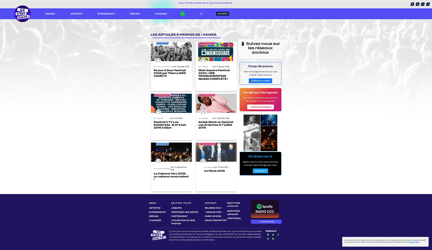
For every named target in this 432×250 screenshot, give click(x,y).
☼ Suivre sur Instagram (260, 107)
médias (153, 216)
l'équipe (176, 208)
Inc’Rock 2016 (214, 170)
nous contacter (215, 220)
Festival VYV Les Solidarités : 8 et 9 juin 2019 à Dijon (170, 125)
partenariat (179, 216)
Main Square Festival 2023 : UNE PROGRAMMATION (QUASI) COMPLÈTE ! (214, 74)
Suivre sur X (260, 171)
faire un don (213, 216)
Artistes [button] (76, 14)
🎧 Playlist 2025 (266, 221)
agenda (50, 14)
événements (157, 212)
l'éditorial (234, 218)
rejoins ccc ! (213, 208)
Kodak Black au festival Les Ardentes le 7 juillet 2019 (215, 125)
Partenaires (222, 14)
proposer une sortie (184, 212)
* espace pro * (214, 212)
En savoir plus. (414, 242)
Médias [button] (134, 14)
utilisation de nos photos (183, 222)
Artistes (155, 208)
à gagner (161, 14)
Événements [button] (106, 14)
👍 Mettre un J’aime (260, 80)
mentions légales (233, 212)
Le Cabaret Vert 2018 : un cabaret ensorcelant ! (171, 176)
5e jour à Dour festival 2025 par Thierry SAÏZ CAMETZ (170, 73)
